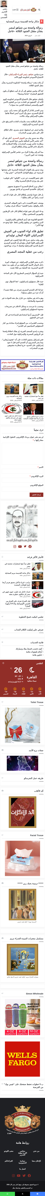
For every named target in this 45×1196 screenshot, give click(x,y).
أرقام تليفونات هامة (34, 652)
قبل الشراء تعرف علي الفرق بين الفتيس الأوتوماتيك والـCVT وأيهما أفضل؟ (17, 603)
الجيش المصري (19, 138)
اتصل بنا (22, 1169)
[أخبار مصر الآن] (28, 9)
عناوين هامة (37, 655)
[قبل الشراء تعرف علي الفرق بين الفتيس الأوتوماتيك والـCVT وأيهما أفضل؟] (37, 604)
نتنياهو (31, 74)
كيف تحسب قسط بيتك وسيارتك (29, 649)
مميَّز (14, 1188)
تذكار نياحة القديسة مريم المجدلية (17, 573)
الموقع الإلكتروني (36, 485)
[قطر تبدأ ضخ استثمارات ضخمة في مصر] (33, 389)
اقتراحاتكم (9, 1161)
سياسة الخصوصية (23, 1162)
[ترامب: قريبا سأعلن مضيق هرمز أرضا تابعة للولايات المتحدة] (33, 409)
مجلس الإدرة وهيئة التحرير (22, 1153)
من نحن (36, 1151)
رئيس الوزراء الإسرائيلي (18, 74)
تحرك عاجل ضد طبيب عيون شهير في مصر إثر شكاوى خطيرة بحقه (13, 418)
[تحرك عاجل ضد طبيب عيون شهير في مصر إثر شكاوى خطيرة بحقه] (12, 408)
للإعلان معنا (36, 1161)
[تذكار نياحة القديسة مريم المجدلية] (12, 389)
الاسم (40, 467)
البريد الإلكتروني (36, 476)
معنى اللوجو (8, 1151)
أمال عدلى (37, 35)
